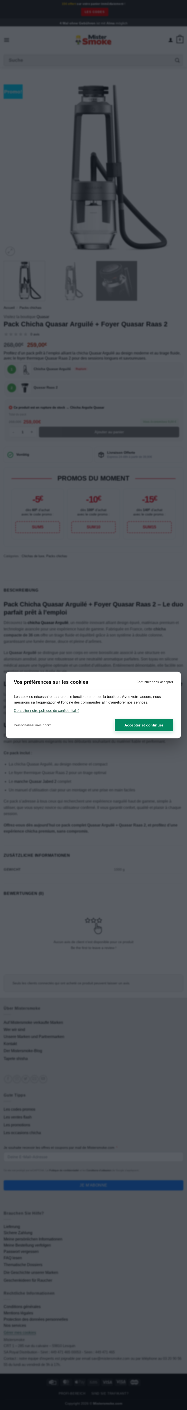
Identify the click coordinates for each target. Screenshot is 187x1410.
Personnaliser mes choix (32, 725)
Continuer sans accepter (155, 682)
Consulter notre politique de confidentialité (46, 710)
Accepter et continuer (143, 725)
